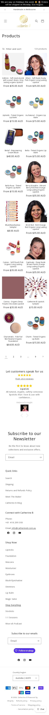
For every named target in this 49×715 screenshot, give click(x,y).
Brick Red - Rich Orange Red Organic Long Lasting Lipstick (36, 227)
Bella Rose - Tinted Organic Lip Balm (13, 187)
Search (8, 478)
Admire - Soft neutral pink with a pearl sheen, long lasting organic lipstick (13, 80)
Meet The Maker (13, 496)
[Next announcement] (44, 10)
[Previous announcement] (5, 10)
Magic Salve (11, 599)
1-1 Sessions (11, 617)
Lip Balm (9, 593)
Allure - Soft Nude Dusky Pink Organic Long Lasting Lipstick (36, 80)
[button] (5, 21)
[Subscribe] (40, 457)
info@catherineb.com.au (23, 528)
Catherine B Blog (13, 503)
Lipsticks (9, 550)
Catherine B (23, 697)
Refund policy (21, 701)
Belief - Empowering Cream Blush (13, 151)
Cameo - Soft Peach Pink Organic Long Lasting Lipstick (13, 264)
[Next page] (43, 357)
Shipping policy (34, 705)
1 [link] (6, 356)
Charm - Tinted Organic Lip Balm (36, 338)
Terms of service (18, 705)
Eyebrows (10, 574)
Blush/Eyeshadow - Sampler (13, 226)
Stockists (9, 611)
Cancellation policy (26, 709)
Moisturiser (10, 568)
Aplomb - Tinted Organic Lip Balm (13, 116)
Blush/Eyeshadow (13, 580)
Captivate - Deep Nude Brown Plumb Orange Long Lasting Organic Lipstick (35, 265)
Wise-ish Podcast (13, 623)
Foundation (10, 556)
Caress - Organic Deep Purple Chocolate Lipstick (13, 303)
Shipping (9, 484)
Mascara (9, 562)
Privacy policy (36, 701)
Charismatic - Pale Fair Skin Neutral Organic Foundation (13, 339)
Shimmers (10, 586)
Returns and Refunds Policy (18, 490)
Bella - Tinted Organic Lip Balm (36, 151)
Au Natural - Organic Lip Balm (36, 116)
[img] (24, 375)
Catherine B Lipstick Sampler (35, 303)
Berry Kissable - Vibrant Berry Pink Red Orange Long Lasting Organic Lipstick (36, 189)
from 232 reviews (25, 378)
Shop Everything (13, 605)
